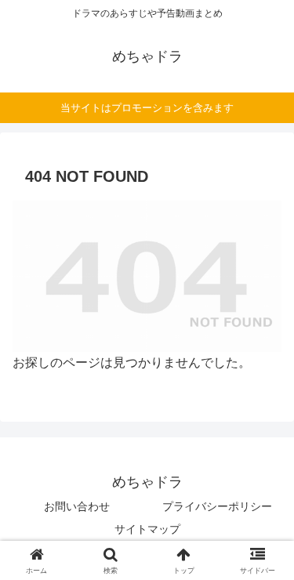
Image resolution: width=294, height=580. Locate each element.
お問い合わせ (77, 506)
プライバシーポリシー (217, 506)
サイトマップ (147, 529)
